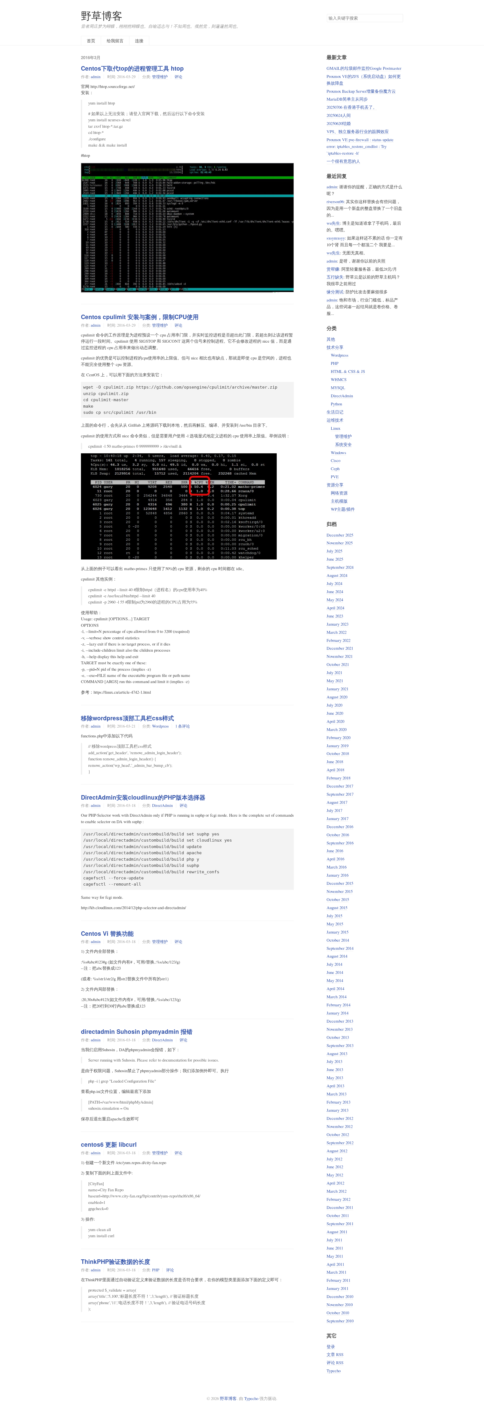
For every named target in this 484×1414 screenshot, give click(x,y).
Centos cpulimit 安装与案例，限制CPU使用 (140, 316)
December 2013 (340, 1021)
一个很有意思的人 (343, 161)
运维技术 (335, 420)
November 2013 (340, 1029)
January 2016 (337, 875)
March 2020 (336, 729)
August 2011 (337, 1231)
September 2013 (340, 1045)
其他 (331, 339)
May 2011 (335, 1256)
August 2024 (337, 575)
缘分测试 (335, 291)
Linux (335, 428)
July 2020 (334, 705)
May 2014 (335, 980)
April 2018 (335, 769)
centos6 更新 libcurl (109, 1144)
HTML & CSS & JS (348, 371)
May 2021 (335, 680)
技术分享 (335, 347)
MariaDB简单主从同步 (347, 99)
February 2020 (338, 737)
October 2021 (338, 664)
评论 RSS (335, 1362)
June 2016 (335, 850)
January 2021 (337, 688)
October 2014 (338, 940)
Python (336, 404)
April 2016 (335, 859)
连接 (139, 40)
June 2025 (335, 559)
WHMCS (338, 379)
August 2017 (337, 802)
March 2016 (336, 867)
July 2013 (334, 1061)
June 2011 (335, 1248)
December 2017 (340, 786)
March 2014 (336, 996)
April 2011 (335, 1264)
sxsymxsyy (336, 238)
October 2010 (338, 1312)
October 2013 (338, 1037)
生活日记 (335, 412)
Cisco (335, 460)
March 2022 (336, 632)
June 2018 (335, 761)
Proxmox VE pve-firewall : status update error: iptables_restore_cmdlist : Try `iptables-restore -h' (360, 146)
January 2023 (337, 624)
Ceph (335, 468)
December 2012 (340, 1118)
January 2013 (337, 1110)
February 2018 (338, 778)
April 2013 (335, 1085)
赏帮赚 (333, 269)
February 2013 (338, 1102)
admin (96, 76)
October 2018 (338, 753)
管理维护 (160, 76)
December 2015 (340, 883)
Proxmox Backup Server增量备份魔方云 (361, 91)
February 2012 (338, 1199)
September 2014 (340, 948)
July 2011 (334, 1240)
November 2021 (340, 656)
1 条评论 (182, 726)
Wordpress (160, 726)
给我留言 (115, 40)
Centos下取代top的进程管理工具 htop (132, 68)
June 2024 (335, 591)
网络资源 (339, 493)
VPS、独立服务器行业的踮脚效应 (358, 131)
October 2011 (338, 1215)
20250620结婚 (339, 123)
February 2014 (338, 1004)
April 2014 (335, 988)
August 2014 (337, 956)
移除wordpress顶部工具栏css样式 (127, 718)
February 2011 (338, 1280)
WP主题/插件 (343, 509)
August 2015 (337, 907)
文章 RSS (335, 1354)
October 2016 (338, 834)
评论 (178, 76)
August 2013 (337, 1053)
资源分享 (335, 484)
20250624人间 (339, 115)
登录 (331, 1346)
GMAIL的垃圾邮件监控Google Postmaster (364, 68)
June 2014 (335, 972)
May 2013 (335, 1077)
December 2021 (340, 648)
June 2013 (335, 1069)
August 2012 (337, 1150)
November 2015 (340, 891)
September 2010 (340, 1321)
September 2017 (340, 794)
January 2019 (337, 745)
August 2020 (337, 697)
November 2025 (340, 542)
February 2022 (338, 640)
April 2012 (335, 1183)
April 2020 (335, 721)
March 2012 (336, 1191)
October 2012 (338, 1134)
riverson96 (335, 201)
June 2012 (335, 1166)
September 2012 (340, 1142)
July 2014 (334, 964)
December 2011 (340, 1207)
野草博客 (101, 16)
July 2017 (334, 810)
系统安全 (343, 444)
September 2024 (340, 567)
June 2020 (335, 713)
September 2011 (340, 1223)
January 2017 (337, 818)
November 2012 (340, 1126)
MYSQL (338, 387)
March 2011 (336, 1272)
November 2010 (340, 1304)
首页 (91, 40)
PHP (155, 1270)
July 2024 (334, 583)
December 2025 (340, 535)
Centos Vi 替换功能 (107, 933)
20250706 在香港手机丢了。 (352, 107)
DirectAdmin (162, 805)
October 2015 (338, 899)
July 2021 (334, 672)
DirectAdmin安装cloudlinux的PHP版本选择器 (143, 797)
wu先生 (333, 223)
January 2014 (337, 1013)
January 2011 (337, 1288)
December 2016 (340, 826)
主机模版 (339, 501)
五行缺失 (335, 277)
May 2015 (335, 924)
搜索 (398, 18)
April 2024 (335, 607)
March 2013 (336, 1094)
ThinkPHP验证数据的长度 (115, 1261)
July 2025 (334, 551)
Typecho (334, 1370)
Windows (338, 452)
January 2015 (337, 932)
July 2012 (334, 1159)
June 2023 (335, 616)
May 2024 (335, 599)
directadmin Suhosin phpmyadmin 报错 (136, 1031)
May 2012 (335, 1175)
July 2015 (334, 915)
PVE (335, 476)
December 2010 (340, 1296)
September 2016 (340, 843)
